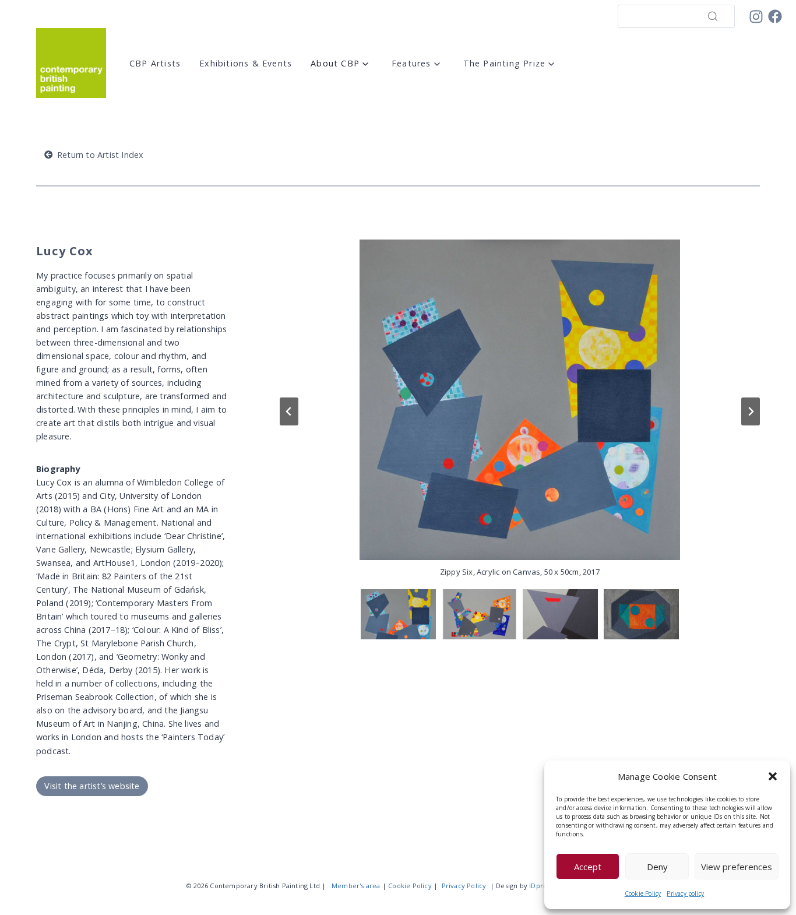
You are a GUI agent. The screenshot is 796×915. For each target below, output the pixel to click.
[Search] (712, 16)
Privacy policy (685, 893)
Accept (587, 866)
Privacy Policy (464, 885)
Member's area (356, 885)
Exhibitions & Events (245, 63)
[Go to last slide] (289, 411)
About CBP (335, 63)
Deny (657, 866)
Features (411, 63)
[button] (773, 776)
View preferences (736, 866)
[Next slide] (750, 411)
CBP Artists (155, 63)
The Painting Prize (504, 63)
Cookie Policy (643, 893)
